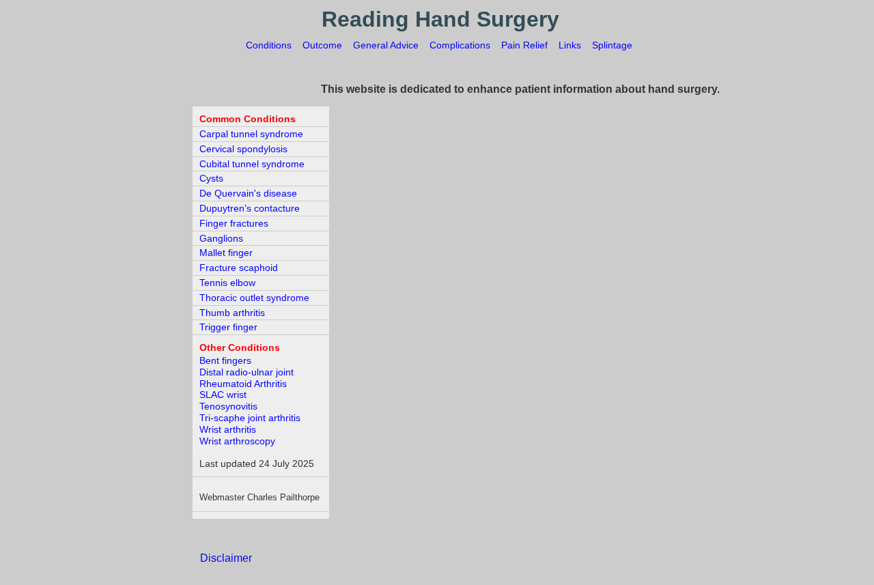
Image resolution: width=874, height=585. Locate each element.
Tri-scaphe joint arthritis (249, 417)
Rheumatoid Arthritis (243, 383)
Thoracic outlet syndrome (254, 297)
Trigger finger (228, 327)
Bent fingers (225, 360)
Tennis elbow (227, 282)
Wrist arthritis (227, 429)
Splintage (612, 45)
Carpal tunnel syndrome (251, 133)
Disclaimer (226, 558)
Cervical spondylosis (243, 148)
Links (570, 45)
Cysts (211, 178)
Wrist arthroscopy (237, 441)
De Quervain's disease (248, 193)
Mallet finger (226, 252)
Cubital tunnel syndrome (252, 163)
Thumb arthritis (232, 312)
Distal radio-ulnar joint (246, 372)
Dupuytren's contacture (249, 208)
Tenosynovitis (228, 406)
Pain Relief (524, 45)
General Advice (386, 45)
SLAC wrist (222, 394)
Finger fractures (233, 223)
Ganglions (221, 238)
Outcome (322, 45)
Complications (459, 45)
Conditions (269, 45)
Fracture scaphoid (238, 267)
